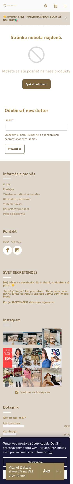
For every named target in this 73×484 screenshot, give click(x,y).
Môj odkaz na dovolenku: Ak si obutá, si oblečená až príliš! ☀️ (36, 284)
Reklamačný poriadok (16, 209)
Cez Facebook (11, 423)
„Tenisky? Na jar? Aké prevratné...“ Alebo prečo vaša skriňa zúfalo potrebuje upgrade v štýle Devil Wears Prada (36, 294)
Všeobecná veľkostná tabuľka (21, 194)
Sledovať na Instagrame (35, 392)
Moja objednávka (14, 213)
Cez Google (10, 431)
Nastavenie (35, 462)
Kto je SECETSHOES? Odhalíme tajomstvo (29, 302)
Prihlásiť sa (14, 149)
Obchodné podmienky (17, 199)
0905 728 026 (12, 242)
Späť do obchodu (36, 84)
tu (50, 452)
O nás (6, 184)
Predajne (8, 189)
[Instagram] (17, 250)
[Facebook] (7, 250)
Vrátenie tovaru (13, 204)
